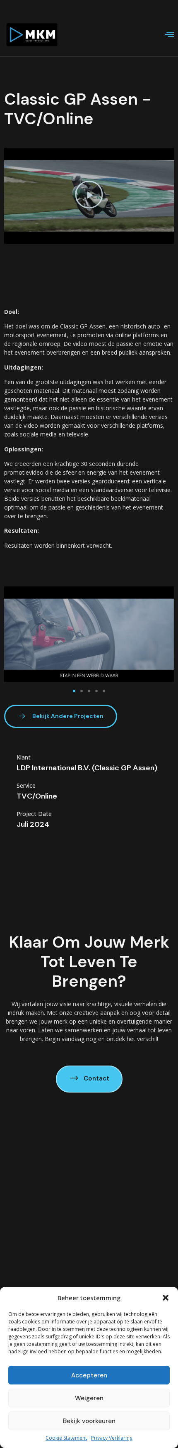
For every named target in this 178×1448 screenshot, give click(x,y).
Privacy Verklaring (111, 1437)
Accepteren (89, 1375)
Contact (96, 1078)
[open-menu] (169, 35)
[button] (165, 1298)
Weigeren (89, 1398)
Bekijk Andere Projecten (67, 716)
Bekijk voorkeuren (89, 1421)
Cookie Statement (66, 1437)
